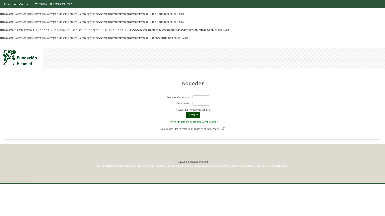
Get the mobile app (15, 181)
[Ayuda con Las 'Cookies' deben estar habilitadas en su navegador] (223, 128)
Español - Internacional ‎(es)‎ (54, 3)
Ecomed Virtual (17, 4)
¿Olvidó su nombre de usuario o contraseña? (192, 121)
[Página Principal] (21, 58)
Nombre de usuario (178, 97)
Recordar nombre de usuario (194, 109)
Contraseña (182, 103)
